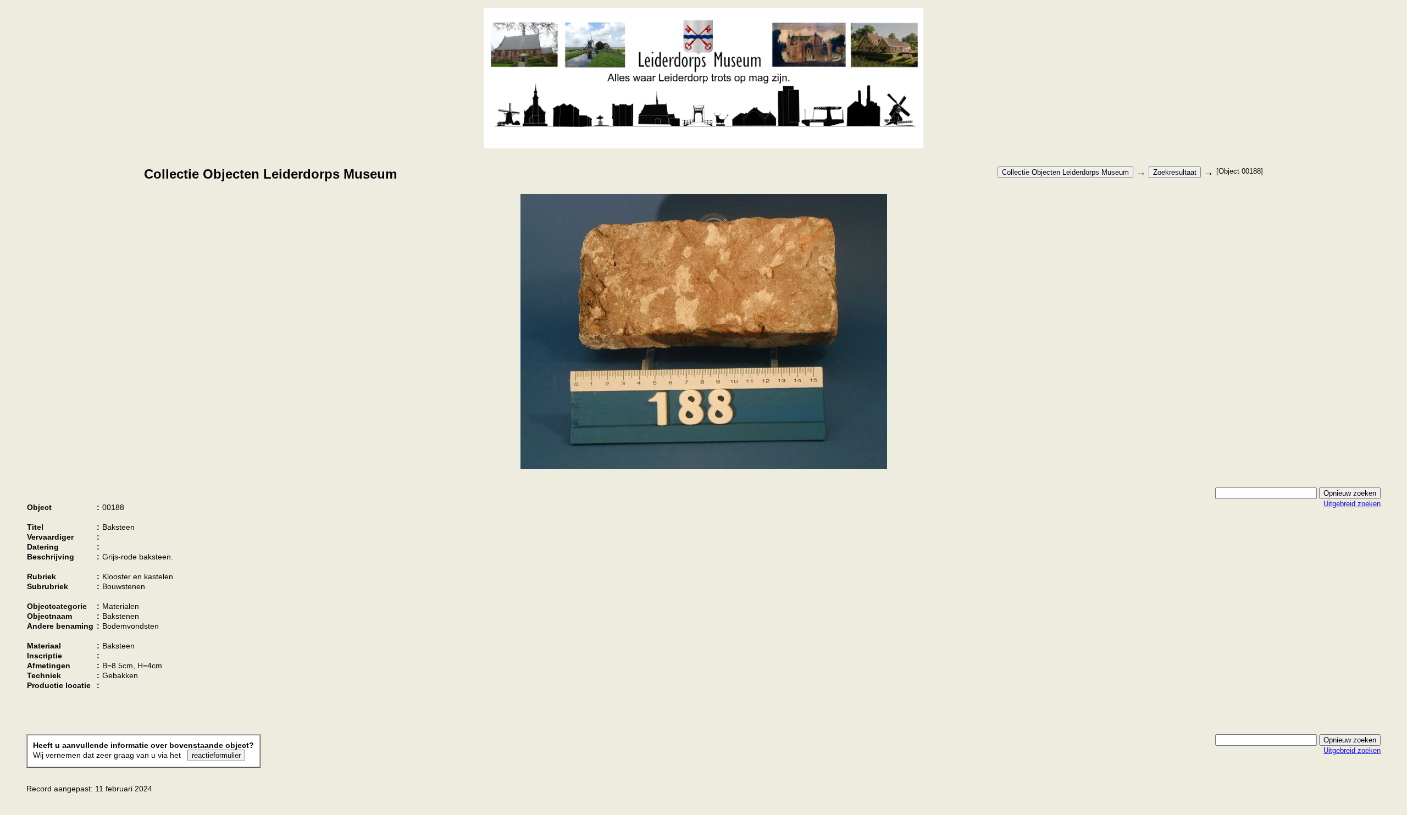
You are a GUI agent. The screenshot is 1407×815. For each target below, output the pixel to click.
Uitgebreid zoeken (1352, 504)
